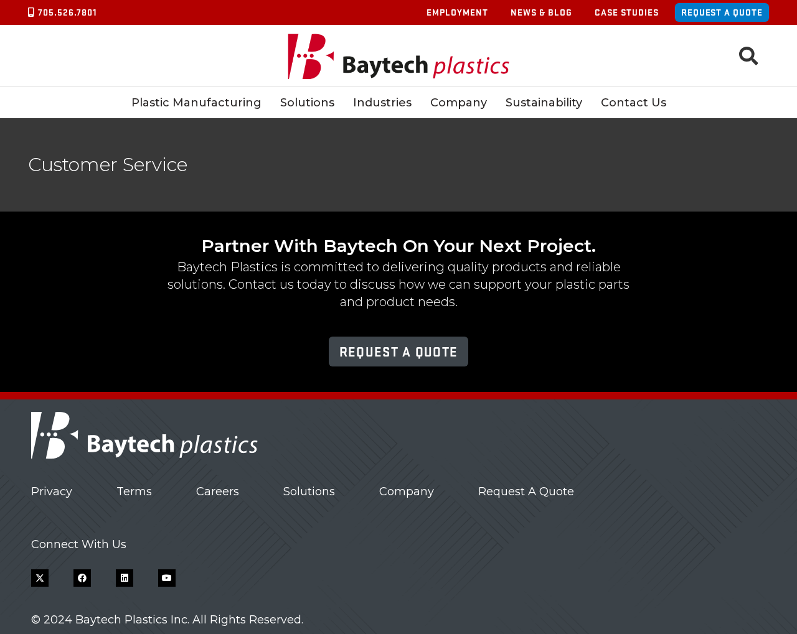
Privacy (51, 491)
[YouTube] (167, 578)
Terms (134, 491)
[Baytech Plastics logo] (399, 56)
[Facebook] (82, 578)
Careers (217, 491)
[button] (748, 56)
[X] (40, 578)
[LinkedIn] (124, 578)
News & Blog (541, 12)
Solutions (309, 491)
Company (406, 491)
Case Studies (627, 12)
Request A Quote (526, 491)
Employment (457, 12)
